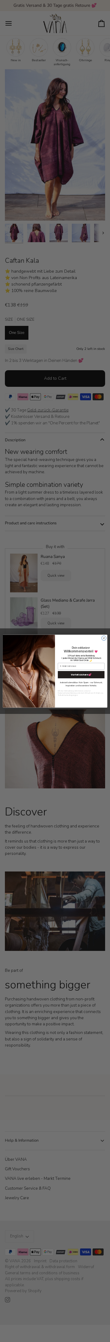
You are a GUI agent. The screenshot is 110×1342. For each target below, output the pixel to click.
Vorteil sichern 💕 (81, 674)
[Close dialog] (103, 637)
